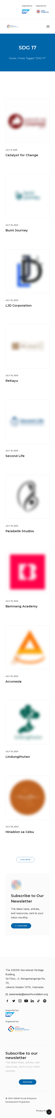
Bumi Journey (17, 230)
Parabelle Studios (20, 531)
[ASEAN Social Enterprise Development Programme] (13, 26)
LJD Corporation (19, 305)
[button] (48, 26)
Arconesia (14, 681)
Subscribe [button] (22, 926)
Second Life (15, 456)
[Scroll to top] (49, 1111)
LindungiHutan (18, 757)
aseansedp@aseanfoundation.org (28, 994)
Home (12, 58)
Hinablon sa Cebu (20, 832)
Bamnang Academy (22, 606)
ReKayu (12, 381)
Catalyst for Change (22, 155)
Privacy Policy (43, 1110)
